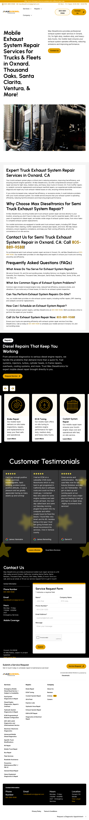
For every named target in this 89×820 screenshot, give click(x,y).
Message (39, 623)
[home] (11, 12)
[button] (27, 9)
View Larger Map (9, 657)
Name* (38, 597)
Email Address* (41, 614)
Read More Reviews (53, 550)
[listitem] (17, 418)
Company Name (66, 597)
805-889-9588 (57, 310)
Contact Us (54, 51)
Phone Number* (42, 606)
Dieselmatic (66, 675)
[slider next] (12, 388)
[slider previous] (5, 388)
